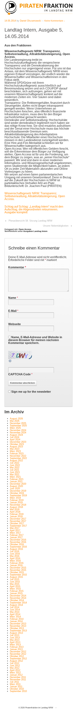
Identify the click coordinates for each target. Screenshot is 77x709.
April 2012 (15, 670)
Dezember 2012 (18, 651)
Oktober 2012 (17, 656)
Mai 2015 (14, 584)
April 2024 (15, 439)
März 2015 (15, 588)
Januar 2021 (16, 481)
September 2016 (18, 546)
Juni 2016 (15, 553)
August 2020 (16, 486)
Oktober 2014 (17, 600)
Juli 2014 (14, 607)
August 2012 (16, 661)
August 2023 (16, 446)
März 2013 (15, 644)
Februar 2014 (16, 619)
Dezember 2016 (18, 539)
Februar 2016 (16, 563)
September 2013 (18, 630)
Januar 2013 (16, 649)
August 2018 (16, 507)
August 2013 (16, 633)
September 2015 (18, 574)
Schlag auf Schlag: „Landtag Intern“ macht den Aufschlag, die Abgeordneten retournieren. (33, 208)
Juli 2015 (14, 579)
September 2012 (18, 658)
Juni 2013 (15, 637)
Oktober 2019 (17, 493)
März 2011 (15, 684)
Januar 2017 (16, 537)
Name (12, 297)
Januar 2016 (16, 565)
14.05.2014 (10, 20)
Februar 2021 (16, 479)
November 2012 (18, 654)
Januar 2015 (16, 593)
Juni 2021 (15, 472)
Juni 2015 (15, 581)
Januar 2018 (16, 516)
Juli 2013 (14, 635)
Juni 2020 (15, 488)
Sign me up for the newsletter (31, 391)
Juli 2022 (14, 462)
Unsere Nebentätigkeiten (55, 225)
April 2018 (15, 511)
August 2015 (16, 577)
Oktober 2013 (17, 628)
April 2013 (15, 642)
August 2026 (16, 418)
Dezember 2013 (18, 623)
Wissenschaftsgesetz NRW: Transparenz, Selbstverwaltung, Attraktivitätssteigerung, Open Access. (34, 196)
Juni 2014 (15, 609)
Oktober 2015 (17, 572)
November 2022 (18, 456)
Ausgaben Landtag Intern (35, 231)
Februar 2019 (16, 500)
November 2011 (18, 679)
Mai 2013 (14, 640)
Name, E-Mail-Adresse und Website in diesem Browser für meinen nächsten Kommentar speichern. (35, 340)
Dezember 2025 (18, 423)
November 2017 (18, 521)
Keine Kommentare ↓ (54, 21)
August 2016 (16, 549)
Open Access (25, 229)
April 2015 (15, 586)
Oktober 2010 (17, 688)
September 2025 (18, 425)
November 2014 (18, 598)
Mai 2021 (14, 474)
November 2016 (18, 542)
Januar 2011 (16, 686)
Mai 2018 (14, 509)
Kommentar (17, 267)
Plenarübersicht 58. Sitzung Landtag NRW (30, 220)
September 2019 (18, 495)
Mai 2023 (14, 449)
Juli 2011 (14, 682)
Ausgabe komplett (15, 212)
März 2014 (15, 616)
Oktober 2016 (17, 544)
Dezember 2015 (18, 567)
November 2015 (18, 570)
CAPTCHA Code (19, 374)
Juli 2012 (14, 663)
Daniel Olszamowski (30, 20)
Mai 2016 (14, 556)
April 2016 (15, 558)
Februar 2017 (16, 535)
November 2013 (18, 626)
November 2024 (18, 432)
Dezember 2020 (18, 483)
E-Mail (12, 310)
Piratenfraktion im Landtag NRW (39, 707)
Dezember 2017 (18, 518)
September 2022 (18, 458)
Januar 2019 (16, 502)
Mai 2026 (14, 421)
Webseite (14, 324)
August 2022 (16, 460)
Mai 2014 (14, 612)
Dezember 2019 (18, 490)
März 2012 (15, 672)
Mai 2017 (14, 528)
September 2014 (18, 602)
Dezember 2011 (18, 677)
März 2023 (15, 451)
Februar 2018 (16, 514)
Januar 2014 (16, 621)
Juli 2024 (14, 437)
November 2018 (18, 504)
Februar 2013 (16, 647)
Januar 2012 (16, 675)
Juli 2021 (14, 469)
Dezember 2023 (18, 442)
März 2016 (15, 560)
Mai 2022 (14, 467)
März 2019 (15, 497)
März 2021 (15, 476)
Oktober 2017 (17, 523)
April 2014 (15, 614)
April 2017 (15, 530)
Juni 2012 (15, 665)
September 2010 (18, 691)
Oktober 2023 (17, 444)
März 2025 (15, 428)
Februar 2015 (16, 591)
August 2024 (16, 435)
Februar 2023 (16, 453)
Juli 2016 (14, 551)
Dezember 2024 (18, 430)
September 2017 (18, 525)
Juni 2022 (15, 465)
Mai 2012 (14, 668)
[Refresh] (10, 361)
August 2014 (16, 605)
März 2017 (15, 532)
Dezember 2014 (18, 595)
